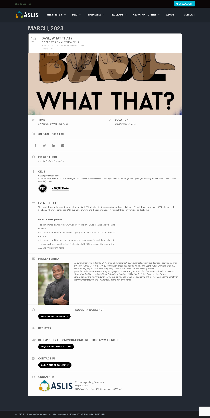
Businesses (94, 14)
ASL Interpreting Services (89, 382)
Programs (117, 14)
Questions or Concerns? (55, 365)
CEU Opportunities (145, 14)
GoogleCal (58, 134)
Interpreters (54, 14)
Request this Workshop (54, 316)
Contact (189, 14)
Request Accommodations (56, 346)
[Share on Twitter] (44, 145)
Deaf (75, 14)
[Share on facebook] (35, 145)
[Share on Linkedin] (53, 145)
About (170, 14)
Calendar (44, 134)
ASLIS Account (185, 3)
